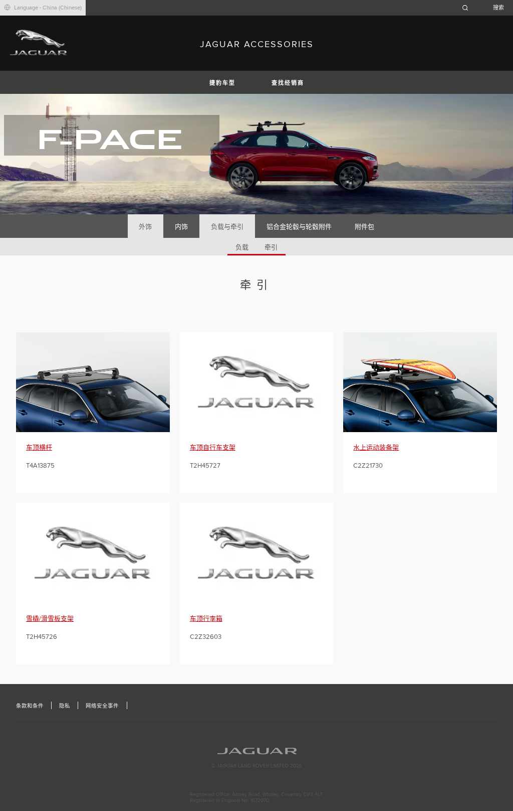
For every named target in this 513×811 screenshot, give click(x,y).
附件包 (364, 227)
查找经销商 (288, 83)
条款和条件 (30, 706)
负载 (241, 247)
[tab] (145, 226)
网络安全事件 (102, 706)
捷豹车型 (222, 83)
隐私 (64, 706)
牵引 (271, 247)
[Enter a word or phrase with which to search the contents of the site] (486, 8)
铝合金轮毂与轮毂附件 (299, 227)
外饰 (145, 227)
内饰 (181, 227)
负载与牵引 (227, 227)
